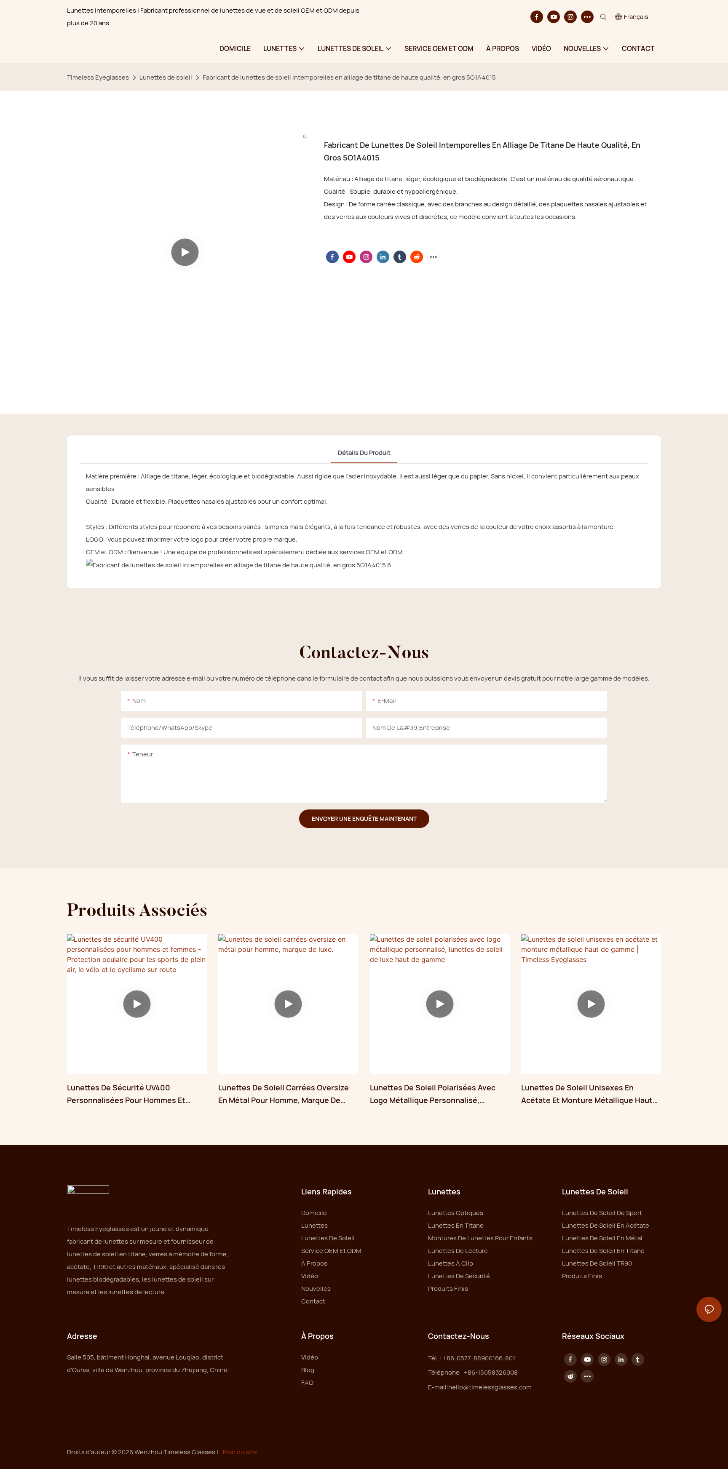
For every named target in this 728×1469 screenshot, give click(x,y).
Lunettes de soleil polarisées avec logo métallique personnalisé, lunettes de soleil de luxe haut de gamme (433, 1094)
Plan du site (239, 1452)
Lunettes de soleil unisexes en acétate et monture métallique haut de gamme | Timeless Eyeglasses (587, 1094)
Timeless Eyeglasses (98, 77)
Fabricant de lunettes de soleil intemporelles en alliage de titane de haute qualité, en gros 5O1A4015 (349, 77)
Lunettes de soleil (165, 77)
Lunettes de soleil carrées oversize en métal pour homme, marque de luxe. (283, 1094)
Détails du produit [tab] (364, 452)
